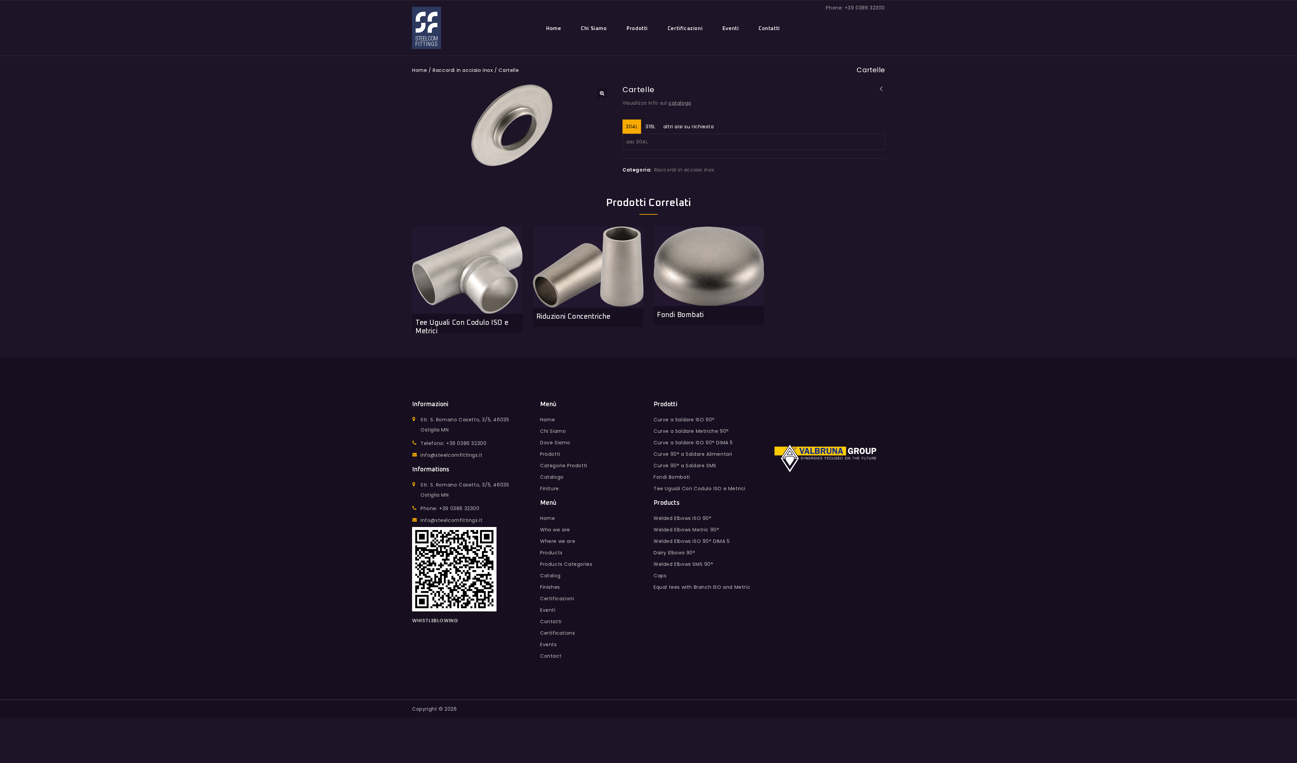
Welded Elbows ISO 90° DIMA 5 (692, 541)
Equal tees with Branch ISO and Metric (702, 587)
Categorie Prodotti (563, 465)
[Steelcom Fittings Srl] (426, 28)
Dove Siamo (555, 442)
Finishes (550, 587)
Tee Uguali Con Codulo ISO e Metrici (699, 488)
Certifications (557, 633)
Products (551, 552)
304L (632, 126)
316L (650, 126)
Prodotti (637, 28)
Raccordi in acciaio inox (463, 70)
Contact (550, 656)
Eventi (730, 28)
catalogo (679, 103)
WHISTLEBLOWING (435, 620)
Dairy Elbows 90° (674, 552)
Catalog (550, 575)
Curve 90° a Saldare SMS (685, 465)
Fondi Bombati (881, 93)
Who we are (555, 529)
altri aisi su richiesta (688, 126)
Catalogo (552, 477)
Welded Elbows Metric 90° (686, 529)
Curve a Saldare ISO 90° (684, 419)
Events (548, 644)
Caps (660, 575)
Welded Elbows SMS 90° (683, 564)
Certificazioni (685, 28)
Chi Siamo (594, 28)
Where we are (557, 541)
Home (553, 28)
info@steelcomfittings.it (451, 455)
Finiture (549, 488)
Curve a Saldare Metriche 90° (691, 431)
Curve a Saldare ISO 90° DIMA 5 (693, 442)
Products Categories (566, 564)
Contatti (769, 28)
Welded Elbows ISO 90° (683, 518)
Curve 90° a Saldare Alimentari (693, 454)
